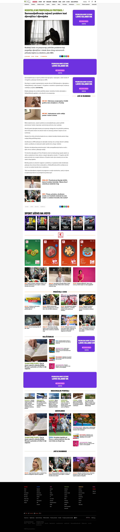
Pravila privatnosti (53, 517)
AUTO (63, 2)
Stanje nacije (26, 498)
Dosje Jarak (26, 500)
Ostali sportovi (39, 500)
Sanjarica (94, 493)
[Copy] (68, 56)
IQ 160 (68, 2)
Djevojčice (37, 206)
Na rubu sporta (39, 494)
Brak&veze (27, 4)
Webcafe (54, 2)
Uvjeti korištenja (39, 517)
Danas (25, 487)
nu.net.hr (89, 523)
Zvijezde (51, 489)
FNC (37, 502)
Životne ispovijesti (86, 4)
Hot (44, 2)
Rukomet (38, 490)
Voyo (51, 506)
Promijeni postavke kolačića (67, 517)
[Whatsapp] (64, 56)
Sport (40, 2)
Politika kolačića (46, 517)
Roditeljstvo (71, 4)
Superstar (51, 500)
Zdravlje (78, 4)
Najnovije (94, 491)
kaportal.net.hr (52, 523)
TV (50, 496)
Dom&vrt (33, 4)
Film (50, 490)
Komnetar (80, 494)
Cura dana (80, 490)
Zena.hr (29, 523)
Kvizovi (80, 502)
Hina (37, 56)
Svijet (25, 490)
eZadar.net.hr (84, 523)
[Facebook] (60, 56)
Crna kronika (26, 492)
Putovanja (65, 4)
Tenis (37, 498)
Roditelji (31, 206)
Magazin (48, 2)
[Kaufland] (60, 235)
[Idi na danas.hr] (35, 1)
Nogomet (38, 489)
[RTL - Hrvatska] (88, 518)
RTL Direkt (26, 496)
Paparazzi (51, 494)
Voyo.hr (33, 523)
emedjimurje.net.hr (40, 523)
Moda (59, 4)
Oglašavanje (32, 517)
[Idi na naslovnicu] (28, 2)
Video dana (80, 504)
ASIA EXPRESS (74, 2)
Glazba (51, 492)
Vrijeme (25, 502)
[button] (26, 217)
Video (94, 489)
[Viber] (66, 56)
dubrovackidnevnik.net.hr (75, 523)
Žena (59, 2)
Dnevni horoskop (81, 492)
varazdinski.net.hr (59, 523)
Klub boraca (39, 492)
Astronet (80, 489)
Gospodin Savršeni (53, 502)
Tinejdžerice (42, 206)
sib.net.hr (46, 523)
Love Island (52, 498)
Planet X (80, 498)
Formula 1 (38, 504)
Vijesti (25, 489)
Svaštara (80, 500)
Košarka (38, 496)
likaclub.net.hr (39, 525)
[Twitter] (62, 56)
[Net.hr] (93, 518)
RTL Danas (26, 494)
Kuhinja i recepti (41, 4)
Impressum (26, 517)
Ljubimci (53, 4)
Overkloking (81, 496)
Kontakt (59, 517)
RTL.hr (25, 523)
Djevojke (26, 206)
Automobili (94, 4)
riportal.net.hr (66, 523)
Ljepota (48, 4)
